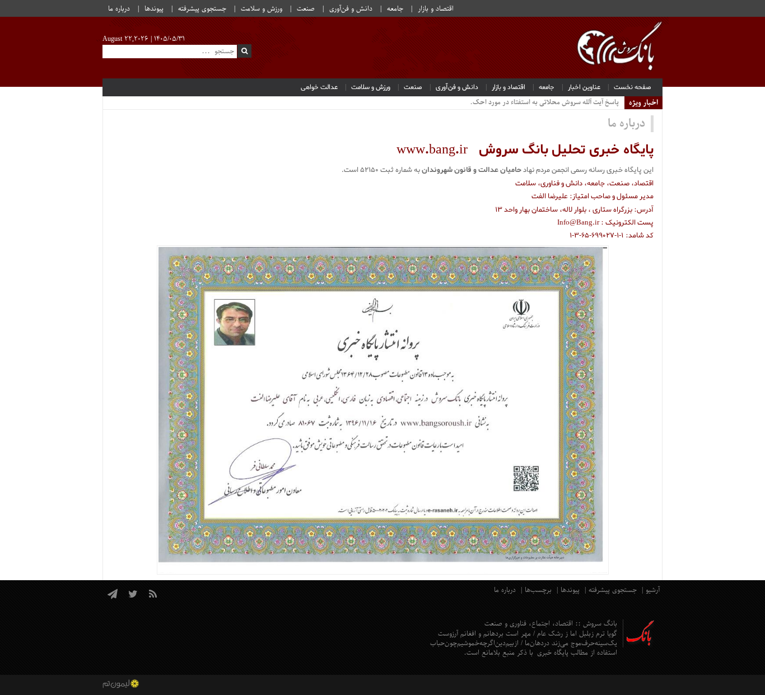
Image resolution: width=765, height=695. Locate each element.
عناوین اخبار (584, 87)
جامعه (395, 9)
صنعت (306, 9)
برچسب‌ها (538, 590)
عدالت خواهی (319, 87)
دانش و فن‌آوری (350, 9)
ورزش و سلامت (261, 9)
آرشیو (653, 590)
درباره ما (119, 9)
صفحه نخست (632, 87)
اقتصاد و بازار (436, 9)
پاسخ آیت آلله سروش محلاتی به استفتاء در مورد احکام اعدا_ (536, 102)
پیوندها (154, 9)
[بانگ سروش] (619, 48)
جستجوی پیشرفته (202, 9)
